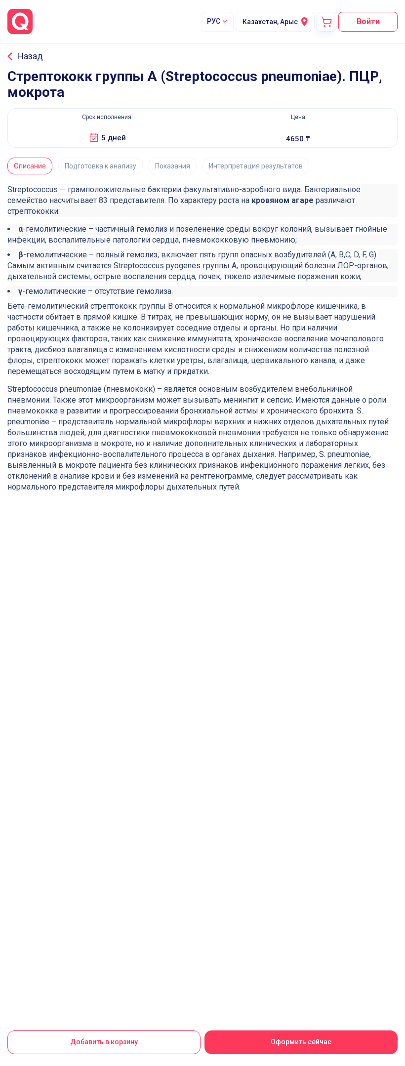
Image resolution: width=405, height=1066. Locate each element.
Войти (368, 21)
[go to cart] (326, 22)
